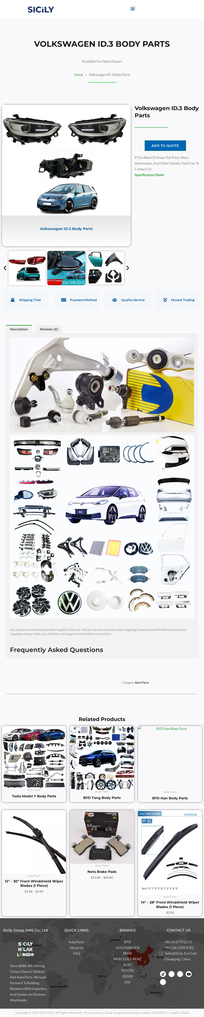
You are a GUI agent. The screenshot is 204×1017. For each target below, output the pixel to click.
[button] (132, 8)
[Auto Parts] (76, 942)
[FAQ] (76, 953)
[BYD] (127, 942)
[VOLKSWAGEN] (127, 948)
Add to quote (165, 146)
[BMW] (127, 953)
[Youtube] (189, 974)
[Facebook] (172, 974)
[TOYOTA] (127, 971)
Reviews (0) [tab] (49, 329)
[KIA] (127, 982)
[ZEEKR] (127, 976)
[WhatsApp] (163, 982)
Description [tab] (19, 329)
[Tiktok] (163, 974)
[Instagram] (180, 974)
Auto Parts (142, 682)
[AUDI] (127, 965)
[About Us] (76, 948)
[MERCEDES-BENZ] (127, 959)
